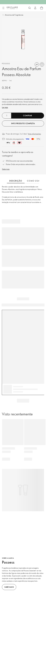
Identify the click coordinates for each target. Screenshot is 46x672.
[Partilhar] (37, 64)
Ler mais (5, 107)
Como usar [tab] (34, 180)
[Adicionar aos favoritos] (42, 64)
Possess (6, 63)
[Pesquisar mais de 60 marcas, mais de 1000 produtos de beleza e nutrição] (29, 8)
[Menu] (3, 8)
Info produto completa (23, 123)
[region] (23, 39)
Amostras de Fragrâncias (14, 15)
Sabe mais (6, 169)
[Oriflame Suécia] (12, 8)
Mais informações (34, 134)
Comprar (27, 115)
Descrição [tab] (15, 180)
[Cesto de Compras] (41, 7)
